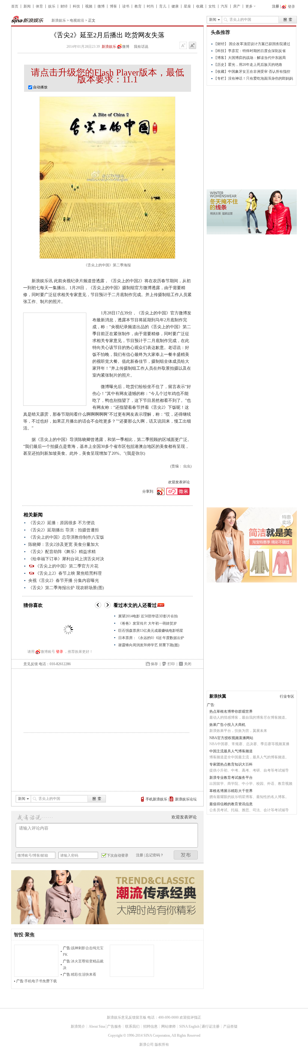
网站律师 (168, 1026)
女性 (212, 6)
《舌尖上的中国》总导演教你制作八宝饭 (66, 537)
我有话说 (141, 46)
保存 (154, 664)
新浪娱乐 (58, 20)
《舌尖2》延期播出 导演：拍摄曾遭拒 (63, 530)
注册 (275, 6)
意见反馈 (30, 664)
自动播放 (40, 87)
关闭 (187, 664)
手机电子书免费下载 (40, 981)
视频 (88, 6)
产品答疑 (230, 1026)
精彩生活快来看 (83, 974)
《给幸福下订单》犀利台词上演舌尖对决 (66, 559)
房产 (236, 6)
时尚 (150, 6)
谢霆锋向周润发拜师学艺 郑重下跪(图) (148, 645)
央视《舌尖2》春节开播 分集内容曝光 (63, 580)
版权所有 (162, 1044)
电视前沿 (77, 20)
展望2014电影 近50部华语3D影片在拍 (148, 616)
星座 (187, 6)
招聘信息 (150, 1026)
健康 (175, 6)
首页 (14, 6)
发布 (186, 855)
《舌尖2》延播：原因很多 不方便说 (61, 523)
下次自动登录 (117, 855)
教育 (138, 6)
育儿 (162, 6)
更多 (249, 6)
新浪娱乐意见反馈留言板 (126, 1017)
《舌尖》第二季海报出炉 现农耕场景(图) (66, 588)
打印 (171, 664)
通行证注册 (211, 1026)
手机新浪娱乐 (156, 799)
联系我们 (132, 1026)
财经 (64, 6)
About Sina (97, 1026)
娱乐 (51, 6)
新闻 (27, 6)
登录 (59, 652)
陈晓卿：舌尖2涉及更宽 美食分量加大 (63, 544)
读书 (125, 6)
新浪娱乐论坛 (186, 799)
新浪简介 (78, 1026)
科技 (76, 6)
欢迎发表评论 (179, 482)
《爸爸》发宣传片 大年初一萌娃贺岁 (147, 623)
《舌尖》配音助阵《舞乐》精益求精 (62, 551)
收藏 (199, 6)
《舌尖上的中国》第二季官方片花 (66, 566)
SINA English (189, 1026)
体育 (39, 6)
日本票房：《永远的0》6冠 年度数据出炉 (151, 638)
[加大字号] (192, 46)
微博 (101, 6)
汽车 (224, 6)
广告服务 (114, 1026)
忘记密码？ (155, 855)
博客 (113, 6)
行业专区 (287, 696)
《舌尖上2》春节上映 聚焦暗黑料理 (68, 573)
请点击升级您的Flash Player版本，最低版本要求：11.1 (107, 75)
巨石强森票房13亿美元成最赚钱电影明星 (150, 630)
